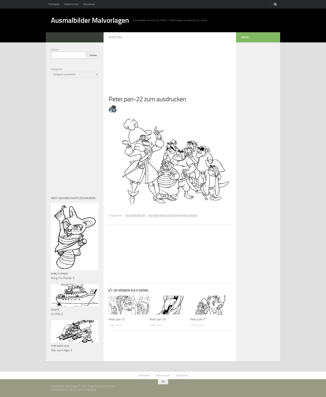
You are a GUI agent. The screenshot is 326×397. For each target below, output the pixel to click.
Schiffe (55, 309)
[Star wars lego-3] (74, 331)
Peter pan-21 (117, 319)
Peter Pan (115, 37)
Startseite (53, 4)
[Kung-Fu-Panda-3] (74, 236)
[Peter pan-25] (169, 305)
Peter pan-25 (157, 319)
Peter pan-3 (197, 319)
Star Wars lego (60, 346)
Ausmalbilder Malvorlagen (90, 20)
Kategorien (56, 69)
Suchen (55, 49)
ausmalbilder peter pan (135, 215)
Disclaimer (89, 4)
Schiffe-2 (57, 314)
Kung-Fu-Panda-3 (62, 278)
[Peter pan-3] (210, 305)
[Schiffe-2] (74, 295)
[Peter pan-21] (129, 305)
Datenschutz (71, 4)
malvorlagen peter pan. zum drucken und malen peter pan (172, 215)
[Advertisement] (170, 66)
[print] (112, 112)
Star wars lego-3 (61, 350)
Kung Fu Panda (59, 273)
